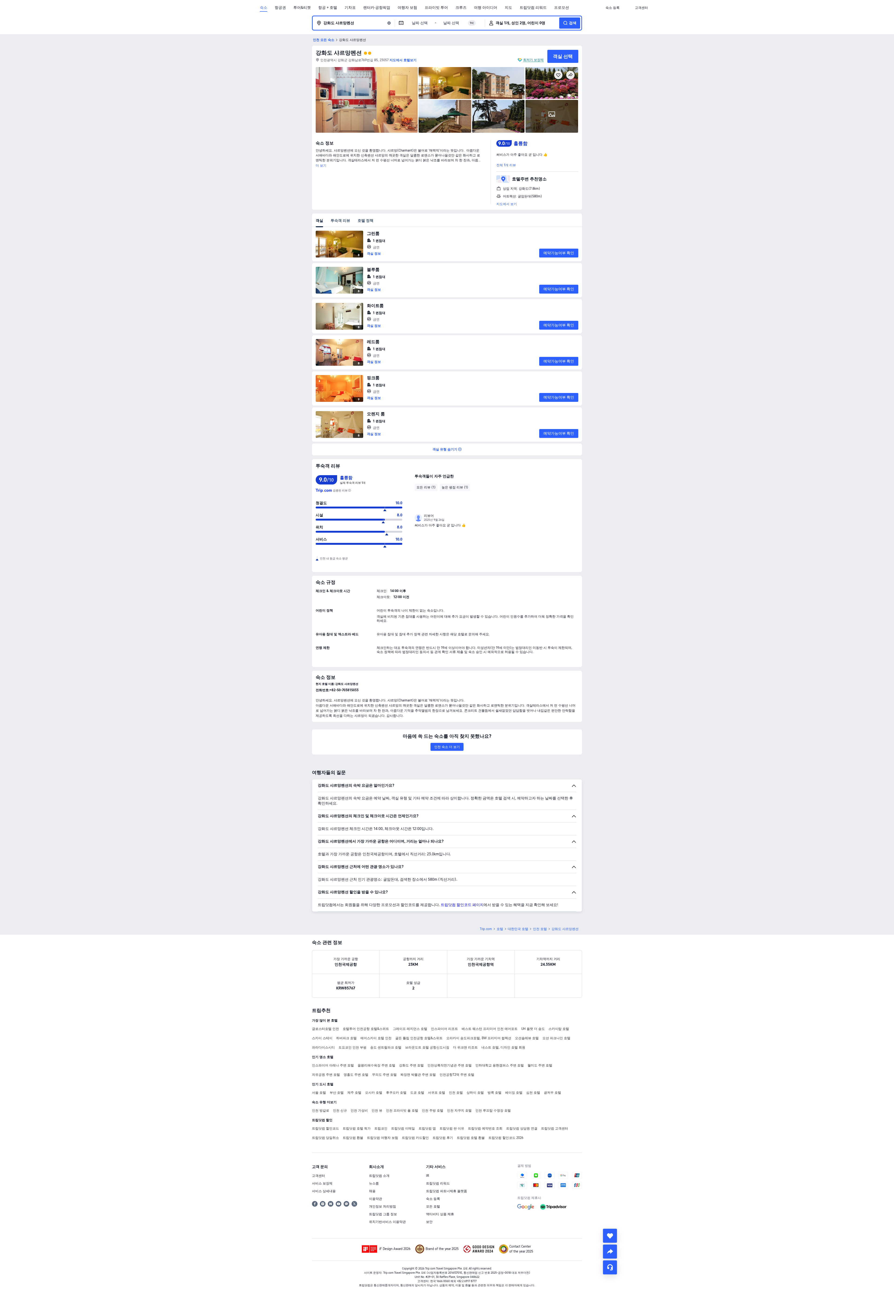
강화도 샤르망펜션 (339, 52)
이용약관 (375, 1199)
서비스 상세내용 (324, 1191)
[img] (367, 100)
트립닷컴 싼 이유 (452, 1128)
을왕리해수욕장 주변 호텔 (376, 1065)
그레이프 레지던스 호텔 (410, 1029)
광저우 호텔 (552, 1092)
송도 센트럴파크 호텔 (385, 1047)
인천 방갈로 (320, 1110)
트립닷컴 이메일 (403, 1128)
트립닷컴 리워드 (533, 8)
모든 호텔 (433, 1206)
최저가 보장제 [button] (533, 60)
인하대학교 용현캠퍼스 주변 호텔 (499, 1065)
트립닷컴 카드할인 (415, 1138)
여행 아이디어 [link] (485, 8)
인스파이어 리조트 (444, 1029)
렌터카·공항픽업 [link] (376, 8)
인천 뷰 (377, 1110)
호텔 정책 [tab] (365, 220)
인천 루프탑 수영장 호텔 (493, 1110)
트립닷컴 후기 (443, 1138)
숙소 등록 (433, 1199)
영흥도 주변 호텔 (356, 1074)
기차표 (350, 8)
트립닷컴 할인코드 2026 (505, 1138)
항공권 (280, 8)
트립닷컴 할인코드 (325, 1128)
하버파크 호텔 (346, 1038)
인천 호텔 (540, 929)
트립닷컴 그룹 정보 (383, 1214)
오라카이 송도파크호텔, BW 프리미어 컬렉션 (478, 1038)
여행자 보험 (407, 8)
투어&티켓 (302, 8)
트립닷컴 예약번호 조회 (485, 1128)
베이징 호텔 (513, 1092)
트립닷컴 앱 (427, 1128)
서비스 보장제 (322, 1183)
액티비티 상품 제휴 (440, 1214)
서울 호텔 (319, 1092)
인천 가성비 (359, 1110)
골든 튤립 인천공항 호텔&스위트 (419, 1038)
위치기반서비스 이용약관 (387, 1222)
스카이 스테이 (322, 1038)
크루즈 (461, 8)
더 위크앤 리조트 (465, 1047)
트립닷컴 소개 (379, 1176)
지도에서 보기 (506, 204)
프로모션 (561, 8)
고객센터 (318, 1176)
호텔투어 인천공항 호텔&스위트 (366, 1029)
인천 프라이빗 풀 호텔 (402, 1110)
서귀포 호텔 (436, 1092)
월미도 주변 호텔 (540, 1065)
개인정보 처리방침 (382, 1206)
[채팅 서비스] (610, 1267)
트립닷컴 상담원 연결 (521, 1128)
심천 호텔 (533, 1092)
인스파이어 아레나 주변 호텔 (333, 1065)
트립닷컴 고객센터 (554, 1128)
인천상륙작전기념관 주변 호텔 (449, 1065)
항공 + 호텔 (327, 8)
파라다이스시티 (323, 1047)
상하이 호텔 (475, 1092)
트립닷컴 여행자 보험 (382, 1138)
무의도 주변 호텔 (384, 1074)
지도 (508, 8)
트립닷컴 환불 (353, 1138)
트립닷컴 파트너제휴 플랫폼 (446, 1191)
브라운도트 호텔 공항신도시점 (427, 1047)
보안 (429, 1222)
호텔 (500, 929)
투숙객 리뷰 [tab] (340, 220)
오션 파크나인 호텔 (556, 1038)
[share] (610, 1252)
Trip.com (486, 929)
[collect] (610, 1236)
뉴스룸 (374, 1183)
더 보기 (321, 165)
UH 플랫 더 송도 (533, 1029)
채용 (372, 1191)
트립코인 (380, 1128)
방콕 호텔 (494, 1092)
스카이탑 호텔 (559, 1029)
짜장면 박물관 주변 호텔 (418, 1074)
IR (427, 1176)
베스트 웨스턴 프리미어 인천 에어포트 (490, 1029)
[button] (627, 8)
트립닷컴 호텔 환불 (471, 1138)
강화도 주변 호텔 (411, 1065)
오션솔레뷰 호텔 (527, 1038)
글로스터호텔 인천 (325, 1029)
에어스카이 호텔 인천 (376, 1038)
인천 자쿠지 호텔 (459, 1110)
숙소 (263, 8)
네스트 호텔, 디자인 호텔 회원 (503, 1047)
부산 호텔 (337, 1092)
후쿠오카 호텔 (396, 1092)
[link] (612, 8)
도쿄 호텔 (417, 1092)
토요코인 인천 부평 (352, 1047)
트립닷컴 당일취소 (325, 1138)
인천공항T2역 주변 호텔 (457, 1074)
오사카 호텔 (373, 1092)
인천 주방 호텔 (432, 1110)
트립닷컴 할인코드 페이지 (462, 905)
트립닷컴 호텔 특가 (357, 1128)
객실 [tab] (319, 220)
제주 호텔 (354, 1092)
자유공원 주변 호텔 (326, 1074)
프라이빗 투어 (436, 8)
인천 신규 (340, 1110)
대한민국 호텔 (518, 929)
